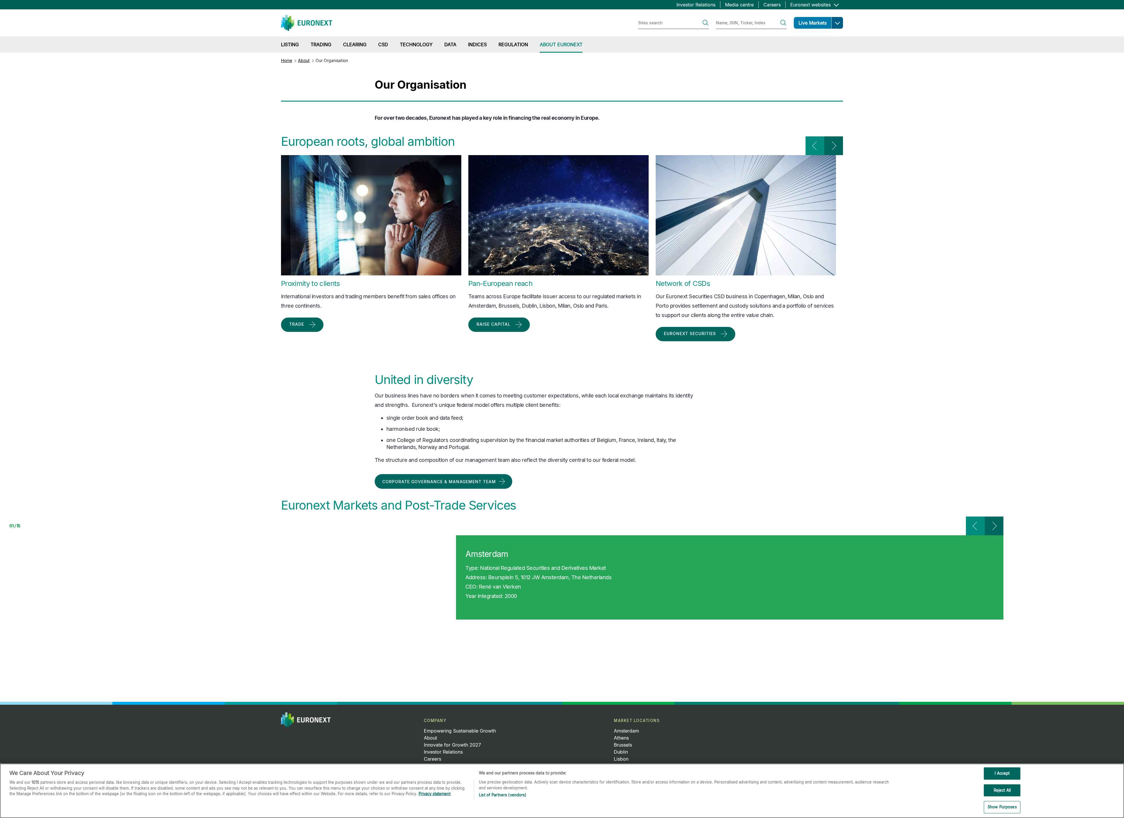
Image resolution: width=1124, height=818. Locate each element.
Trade (296, 324)
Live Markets (813, 23)
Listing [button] (290, 44)
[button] (837, 23)
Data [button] (450, 44)
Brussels (623, 745)
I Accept (1002, 773)
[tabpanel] (547, 577)
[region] (562, 791)
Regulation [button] (513, 44)
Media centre (739, 5)
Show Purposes (1002, 807)
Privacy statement (434, 793)
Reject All (1002, 790)
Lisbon (621, 759)
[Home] (306, 23)
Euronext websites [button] (811, 5)
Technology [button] (416, 44)
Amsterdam (626, 731)
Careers (772, 5)
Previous (815, 145)
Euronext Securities (690, 333)
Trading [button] (321, 44)
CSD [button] (383, 44)
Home (286, 60)
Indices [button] (477, 44)
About (304, 60)
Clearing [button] (354, 44)
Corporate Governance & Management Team (439, 481)
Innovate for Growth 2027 (452, 745)
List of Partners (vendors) (502, 795)
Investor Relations (695, 5)
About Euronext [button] (561, 44)
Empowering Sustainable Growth (460, 731)
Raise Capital (493, 324)
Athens (621, 738)
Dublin (621, 752)
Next (833, 145)
